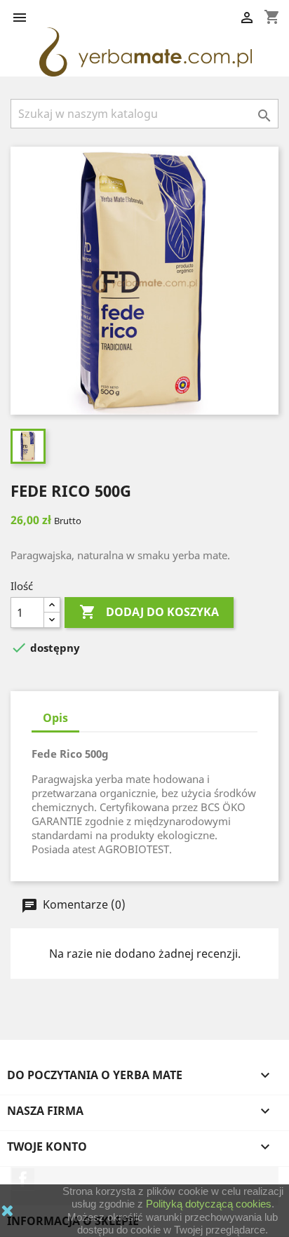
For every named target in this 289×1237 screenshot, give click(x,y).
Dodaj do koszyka (149, 611)
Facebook (23, 1179)
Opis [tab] (55, 718)
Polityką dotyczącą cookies (208, 1204)
